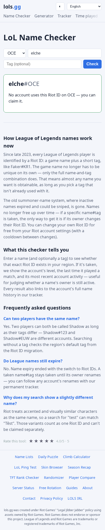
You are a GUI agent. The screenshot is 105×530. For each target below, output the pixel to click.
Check (92, 64)
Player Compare (82, 477)
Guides (72, 487)
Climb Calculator (76, 456)
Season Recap (79, 467)
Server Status (23, 487)
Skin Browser (52, 467)
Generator (44, 16)
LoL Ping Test (25, 467)
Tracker (65, 16)
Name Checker (17, 16)
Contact (29, 498)
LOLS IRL (75, 498)
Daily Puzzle (48, 456)
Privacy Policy (51, 498)
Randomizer (54, 477)
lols (12, 6)
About (88, 487)
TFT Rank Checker (24, 477)
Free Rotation (50, 487)
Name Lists (24, 456)
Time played (86, 16)
